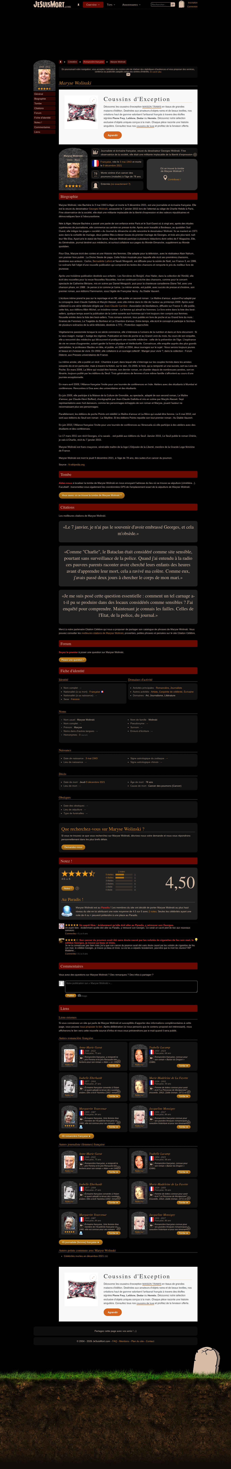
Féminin (75, 699)
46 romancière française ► (76, 1136)
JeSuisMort (49, 4)
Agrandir (113, 135)
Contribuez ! (174, 179)
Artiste (154, 691)
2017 (163, 1112)
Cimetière (91, 4)
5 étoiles (109, 874)
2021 (119, 165)
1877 (87, 1081)
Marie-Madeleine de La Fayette (168, 1078)
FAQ (114, 1341)
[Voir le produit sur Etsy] (81, 112)
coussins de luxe (145, 126)
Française (105, 161)
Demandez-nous (73, 847)
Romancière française (94, 62)
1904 (93, 1081)
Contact (150, 1341)
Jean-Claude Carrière (116, 305)
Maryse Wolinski (117, 62)
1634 (157, 1081)
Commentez (70, 933)
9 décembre (109, 165)
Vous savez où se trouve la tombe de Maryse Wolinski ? (92, 495)
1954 (157, 1051)
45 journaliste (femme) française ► (81, 1242)
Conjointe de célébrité (170, 691)
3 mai (123, 161)
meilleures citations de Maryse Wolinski (102, 633)
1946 (87, 1051)
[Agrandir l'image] (93, 100)
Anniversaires (130, 4)
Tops (109, 4)
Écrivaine (189, 691)
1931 (157, 1112)
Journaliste (176, 687)
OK (128, 74)
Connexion (192, 6)
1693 (163, 1081)
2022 (93, 1051)
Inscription (193, 3)
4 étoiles (109, 877)
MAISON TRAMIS (151, 106)
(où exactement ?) (120, 184)
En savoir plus (155, 72)
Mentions (124, 1341)
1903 (87, 1112)
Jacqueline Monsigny (162, 1108)
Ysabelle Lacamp (159, 1047)
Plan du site (137, 1341)
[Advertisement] (115, 34)
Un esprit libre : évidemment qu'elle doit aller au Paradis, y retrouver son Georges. (126, 925)
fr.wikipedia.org (76, 464)
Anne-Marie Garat (90, 1047)
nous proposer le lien (91, 1026)
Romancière (162, 687)
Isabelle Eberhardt (90, 1078)
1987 (93, 1112)
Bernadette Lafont (102, 261)
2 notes (121, 872)
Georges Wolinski (98, 208)
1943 (129, 161)
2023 (163, 1051)
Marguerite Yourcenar (93, 1108)
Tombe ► (113, 1065)
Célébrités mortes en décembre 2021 (84, 1256)
